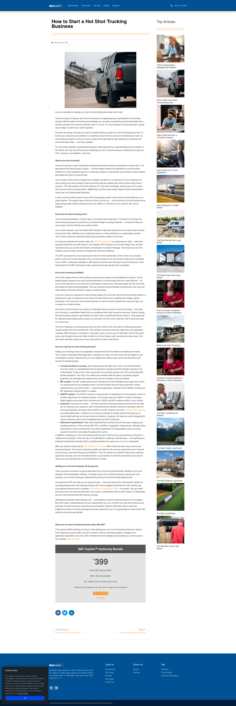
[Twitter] (51, 688)
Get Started (100, 593)
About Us (58, 678)
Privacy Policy (23, 693)
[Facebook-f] (56, 688)
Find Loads (85, 5)
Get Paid (96, 5)
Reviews (115, 5)
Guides (106, 5)
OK (25, 698)
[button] (58, 613)
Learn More (100, 598)
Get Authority (73, 5)
